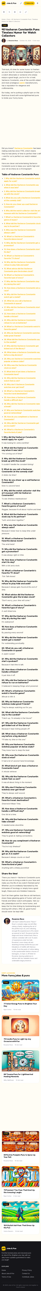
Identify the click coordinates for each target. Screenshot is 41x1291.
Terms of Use (6, 1277)
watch (22, 83)
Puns (8, 19)
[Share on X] (9, 12)
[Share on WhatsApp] (20, 12)
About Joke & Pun (8, 1273)
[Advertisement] (20, 123)
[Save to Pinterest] (15, 12)
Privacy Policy (27, 1270)
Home (3, 19)
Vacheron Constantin (23, 148)
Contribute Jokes (28, 1277)
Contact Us (26, 1273)
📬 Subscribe (29, 3)
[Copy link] (26, 12)
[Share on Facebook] (4, 12)
